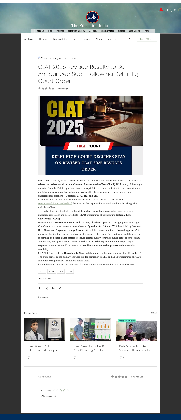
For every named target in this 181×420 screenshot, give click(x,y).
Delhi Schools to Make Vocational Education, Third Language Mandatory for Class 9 (136, 348)
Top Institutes (60, 39)
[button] (129, 39)
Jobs (75, 39)
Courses (43, 39)
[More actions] (141, 58)
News (99, 39)
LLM (70, 271)
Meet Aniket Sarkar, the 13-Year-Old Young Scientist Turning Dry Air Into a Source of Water (89, 348)
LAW (42, 271)
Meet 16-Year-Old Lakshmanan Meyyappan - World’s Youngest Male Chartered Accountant (44, 348)
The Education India (89, 25)
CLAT (51, 271)
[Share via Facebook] (39, 288)
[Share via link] (60, 288)
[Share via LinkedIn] (53, 288)
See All (154, 313)
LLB (61, 271)
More (110, 39)
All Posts (28, 39)
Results (86, 39)
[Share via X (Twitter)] (46, 288)
